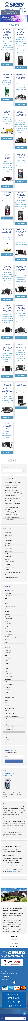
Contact (14, 937)
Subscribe (14, 761)
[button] (2, 18)
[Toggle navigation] (3, 1018)
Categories (14, 943)
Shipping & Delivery (5, 979)
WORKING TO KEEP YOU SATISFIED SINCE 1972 (14, 1000)
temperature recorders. (14, 871)
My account (14, 946)
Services (14, 940)
